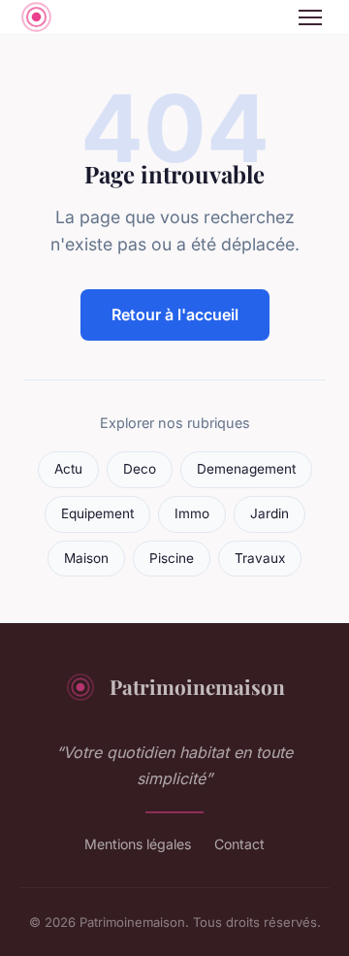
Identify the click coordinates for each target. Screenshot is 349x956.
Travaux (260, 558)
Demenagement (246, 469)
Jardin (269, 513)
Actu (68, 469)
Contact (239, 844)
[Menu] (310, 17)
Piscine (171, 558)
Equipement (97, 513)
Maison (86, 558)
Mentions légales (137, 844)
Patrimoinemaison (197, 686)
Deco (139, 469)
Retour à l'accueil (174, 314)
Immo (191, 513)
